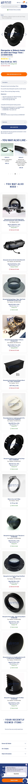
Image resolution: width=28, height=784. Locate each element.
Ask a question (14, 127)
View (12, 215)
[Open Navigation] (26, 3)
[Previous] (2, 34)
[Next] (26, 34)
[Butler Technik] (6, 2)
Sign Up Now (14, 780)
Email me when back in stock (14, 74)
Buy (19, 215)
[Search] (24, 6)
